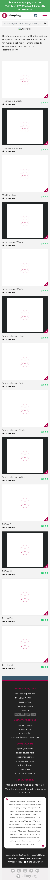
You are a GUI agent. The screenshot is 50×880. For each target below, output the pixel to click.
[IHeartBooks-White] (25, 126)
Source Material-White (13, 477)
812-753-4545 (21, 785)
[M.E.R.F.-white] (25, 173)
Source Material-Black (13, 430)
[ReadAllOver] (25, 596)
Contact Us (38, 785)
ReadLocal (7, 665)
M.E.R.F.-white (9, 195)
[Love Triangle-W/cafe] (25, 220)
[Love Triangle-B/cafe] (25, 267)
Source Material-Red (12, 383)
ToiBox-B (6, 524)
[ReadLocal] (25, 643)
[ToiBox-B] (25, 502)
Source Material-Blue (13, 336)
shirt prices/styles (25, 757)
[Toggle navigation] (45, 15)
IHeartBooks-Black (11, 101)
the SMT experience (25, 693)
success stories (25, 706)
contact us (25, 710)
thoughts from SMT (25, 698)
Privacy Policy (14, 862)
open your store (25, 748)
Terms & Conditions (30, 858)
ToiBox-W (7, 571)
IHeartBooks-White (12, 148)
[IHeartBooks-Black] (25, 79)
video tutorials (25, 765)
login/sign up (25, 729)
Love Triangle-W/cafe (12, 242)
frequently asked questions (25, 737)
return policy (25, 733)
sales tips (25, 769)
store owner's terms (25, 773)
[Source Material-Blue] (25, 314)
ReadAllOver (8, 618)
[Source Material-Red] (25, 361)
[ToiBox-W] (25, 549)
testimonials (25, 702)
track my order (25, 725)
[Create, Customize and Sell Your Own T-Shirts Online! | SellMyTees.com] (11, 15)
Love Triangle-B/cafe (12, 289)
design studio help (25, 753)
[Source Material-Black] (25, 408)
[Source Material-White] (25, 455)
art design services (25, 761)
